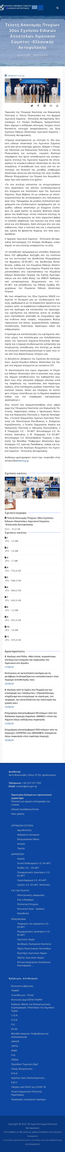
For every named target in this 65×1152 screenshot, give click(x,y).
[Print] (57, 106)
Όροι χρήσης (17, 813)
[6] (10, 493)
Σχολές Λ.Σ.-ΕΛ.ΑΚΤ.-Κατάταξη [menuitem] (33, 884)
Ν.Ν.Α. (14, 1073)
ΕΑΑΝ (14, 1050)
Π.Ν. (13, 1055)
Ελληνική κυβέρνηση (22, 986)
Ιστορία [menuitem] (21, 843)
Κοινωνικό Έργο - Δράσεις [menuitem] (31, 908)
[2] (21, 482)
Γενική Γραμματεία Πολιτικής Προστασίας (26, 1093)
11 (7, 636)
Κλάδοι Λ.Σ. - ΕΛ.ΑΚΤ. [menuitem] (28, 867)
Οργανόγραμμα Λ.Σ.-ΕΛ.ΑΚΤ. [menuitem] (32, 880)
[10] (54, 493)
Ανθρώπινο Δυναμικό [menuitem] (28, 834)
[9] (43, 493)
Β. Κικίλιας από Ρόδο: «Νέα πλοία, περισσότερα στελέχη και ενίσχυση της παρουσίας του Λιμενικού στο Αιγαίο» (30, 659)
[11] (10, 504)
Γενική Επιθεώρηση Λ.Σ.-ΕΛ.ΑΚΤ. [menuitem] (34, 863)
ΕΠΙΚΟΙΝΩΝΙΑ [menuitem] (18, 919)
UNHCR (15, 1041)
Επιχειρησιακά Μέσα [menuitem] (28, 839)
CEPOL (14, 1046)
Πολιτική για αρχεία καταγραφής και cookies (30, 803)
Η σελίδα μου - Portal (22, 995)
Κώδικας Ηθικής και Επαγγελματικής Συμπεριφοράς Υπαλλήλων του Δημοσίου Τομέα (32, 1007)
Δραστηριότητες (40, 55)
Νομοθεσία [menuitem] (23, 913)
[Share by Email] (51, 106)
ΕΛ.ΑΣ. (14, 1029)
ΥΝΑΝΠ (15, 990)
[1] (10, 482)
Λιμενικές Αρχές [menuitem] (26, 939)
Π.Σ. (13, 1024)
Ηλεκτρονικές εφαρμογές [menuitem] (31, 895)
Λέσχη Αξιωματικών (21, 1068)
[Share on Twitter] (32, 106)
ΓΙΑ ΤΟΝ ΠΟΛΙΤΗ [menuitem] (20, 890)
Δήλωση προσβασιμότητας (25, 809)
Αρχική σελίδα (23, 55)
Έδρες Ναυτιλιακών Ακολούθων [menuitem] (34, 948)
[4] (43, 482)
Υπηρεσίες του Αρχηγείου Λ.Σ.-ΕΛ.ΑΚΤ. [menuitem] (33, 925)
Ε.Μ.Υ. (14, 1082)
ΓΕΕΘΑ (14, 1059)
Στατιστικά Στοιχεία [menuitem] (27, 904)
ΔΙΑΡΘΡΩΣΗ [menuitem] (17, 854)
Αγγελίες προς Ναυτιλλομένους (28, 1077)
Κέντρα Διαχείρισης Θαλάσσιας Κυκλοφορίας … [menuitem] (34, 964)
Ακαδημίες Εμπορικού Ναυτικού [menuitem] (34, 944)
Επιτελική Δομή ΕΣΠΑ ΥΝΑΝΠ (26, 999)
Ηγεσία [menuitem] (21, 858)
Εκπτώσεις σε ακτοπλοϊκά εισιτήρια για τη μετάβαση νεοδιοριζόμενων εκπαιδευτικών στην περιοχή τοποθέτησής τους (32, 676)
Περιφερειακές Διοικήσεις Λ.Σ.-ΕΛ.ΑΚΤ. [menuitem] (34, 874)
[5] (54, 482)
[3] (32, 482)
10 (7, 626)
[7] (21, 493)
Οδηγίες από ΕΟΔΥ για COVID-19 (28, 1087)
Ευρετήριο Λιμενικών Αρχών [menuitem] (32, 953)
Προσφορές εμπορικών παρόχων (28, 1099)
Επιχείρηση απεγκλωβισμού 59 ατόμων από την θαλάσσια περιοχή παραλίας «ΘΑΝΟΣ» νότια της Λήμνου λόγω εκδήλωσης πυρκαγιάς (31, 716)
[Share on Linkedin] (44, 106)
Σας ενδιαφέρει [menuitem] (25, 899)
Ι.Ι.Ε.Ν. (14, 1015)
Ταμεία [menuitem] (21, 848)
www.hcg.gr (22, 460)
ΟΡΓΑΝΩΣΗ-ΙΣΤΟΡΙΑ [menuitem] (22, 825)
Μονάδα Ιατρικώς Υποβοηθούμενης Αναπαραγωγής (30, 1035)
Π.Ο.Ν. (14, 1020)
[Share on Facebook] (38, 106)
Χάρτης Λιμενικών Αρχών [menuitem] (30, 957)
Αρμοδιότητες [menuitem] (24, 830)
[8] (32, 493)
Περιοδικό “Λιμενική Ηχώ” (24, 1064)
